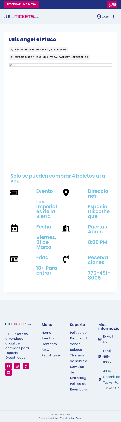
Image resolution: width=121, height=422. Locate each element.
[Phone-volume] (26, 366)
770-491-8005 (99, 275)
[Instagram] (17, 366)
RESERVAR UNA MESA (21, 4)
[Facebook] (8, 366)
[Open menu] (114, 16)
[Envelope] (8, 372)
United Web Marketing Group (67, 418)
